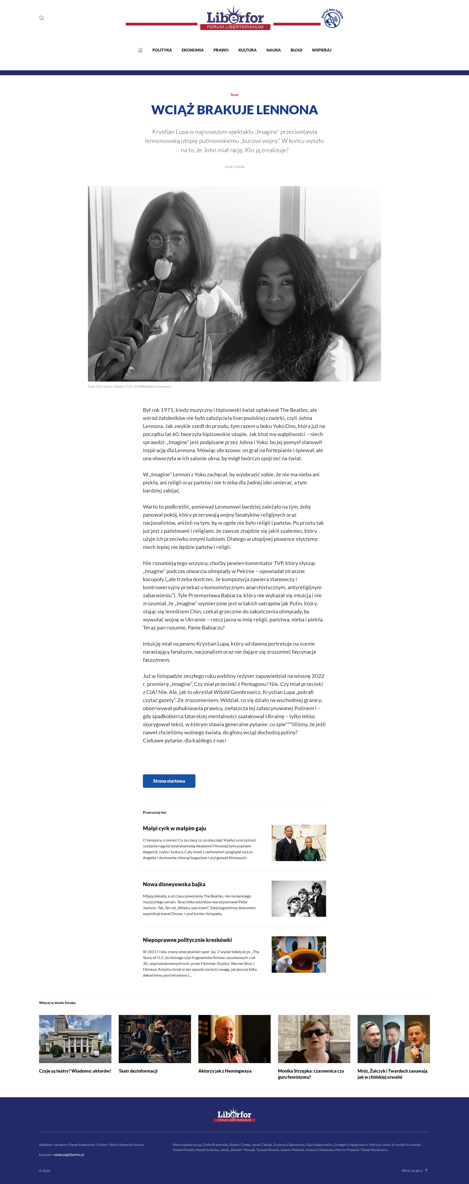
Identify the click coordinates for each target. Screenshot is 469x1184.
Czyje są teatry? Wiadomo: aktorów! (75, 1071)
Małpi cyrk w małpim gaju (174, 828)
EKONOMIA (193, 50)
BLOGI (296, 50)
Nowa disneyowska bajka (174, 884)
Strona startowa (169, 781)
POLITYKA (162, 50)
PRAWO (221, 50)
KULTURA (247, 50)
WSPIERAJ (321, 50)
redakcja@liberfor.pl (68, 1154)
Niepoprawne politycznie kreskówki (187, 940)
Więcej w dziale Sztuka (57, 1003)
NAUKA (273, 50)
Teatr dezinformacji (138, 1071)
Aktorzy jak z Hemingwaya (225, 1071)
